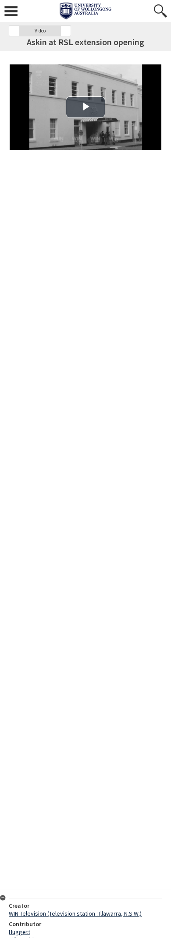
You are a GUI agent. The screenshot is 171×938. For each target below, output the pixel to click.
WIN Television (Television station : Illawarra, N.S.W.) (75, 913)
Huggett (19, 932)
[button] (14, 31)
